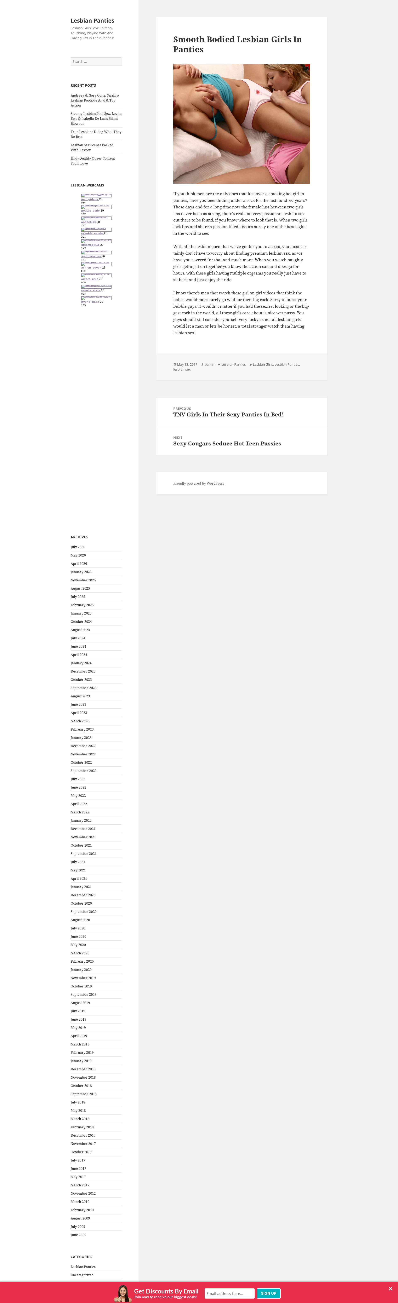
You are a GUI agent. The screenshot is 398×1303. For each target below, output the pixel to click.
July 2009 (78, 1226)
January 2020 (81, 969)
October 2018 (81, 1085)
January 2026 (81, 572)
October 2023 (81, 679)
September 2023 (84, 688)
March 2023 (80, 721)
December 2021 (83, 828)
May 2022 (78, 795)
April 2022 (79, 804)
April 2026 (79, 563)
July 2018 (78, 1102)
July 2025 (78, 596)
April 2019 (79, 1036)
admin (209, 364)
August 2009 (80, 1218)
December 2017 (83, 1135)
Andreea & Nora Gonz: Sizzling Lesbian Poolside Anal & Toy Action (95, 100)
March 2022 (80, 812)
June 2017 (78, 1168)
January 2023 (81, 737)
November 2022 (83, 754)
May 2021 (78, 870)
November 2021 (83, 837)
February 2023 (82, 729)
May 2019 (78, 1027)
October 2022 (81, 762)
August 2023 (80, 696)
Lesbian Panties (92, 20)
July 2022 (78, 779)
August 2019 (80, 1003)
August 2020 (80, 920)
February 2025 (82, 605)
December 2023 (83, 671)
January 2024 (81, 663)
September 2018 (84, 1094)
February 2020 (82, 961)
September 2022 (84, 770)
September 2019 (84, 994)
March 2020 (80, 953)
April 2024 (79, 654)
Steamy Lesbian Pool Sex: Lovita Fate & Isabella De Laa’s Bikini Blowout (96, 118)
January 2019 (81, 1061)
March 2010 (80, 1201)
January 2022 (81, 820)
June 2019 (78, 1019)
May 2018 (78, 1110)
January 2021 (81, 886)
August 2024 (80, 630)
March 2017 (80, 1185)
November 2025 (83, 580)
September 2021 (84, 853)
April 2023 (79, 712)
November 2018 (83, 1077)
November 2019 (83, 978)
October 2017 (81, 1152)
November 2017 (83, 1143)
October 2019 (81, 986)
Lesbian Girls (263, 364)
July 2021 (78, 862)
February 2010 (82, 1210)
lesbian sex (182, 369)
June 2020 (78, 936)
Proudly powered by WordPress (198, 483)
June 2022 (78, 787)
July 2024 (78, 638)
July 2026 (78, 547)
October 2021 (81, 845)
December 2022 (83, 746)
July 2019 (78, 1011)
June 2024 (78, 646)
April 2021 (79, 878)
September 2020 (84, 911)
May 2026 (78, 555)
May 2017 (78, 1177)
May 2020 (78, 944)
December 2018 (83, 1069)
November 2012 (83, 1193)
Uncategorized (82, 1275)
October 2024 (81, 621)
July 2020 (78, 928)
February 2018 (82, 1127)
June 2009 (78, 1235)
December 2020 (83, 895)
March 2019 (80, 1044)
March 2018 (80, 1119)
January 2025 (81, 613)
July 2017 (78, 1160)
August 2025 (80, 588)
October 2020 (81, 903)
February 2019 (82, 1052)
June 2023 (78, 704)
